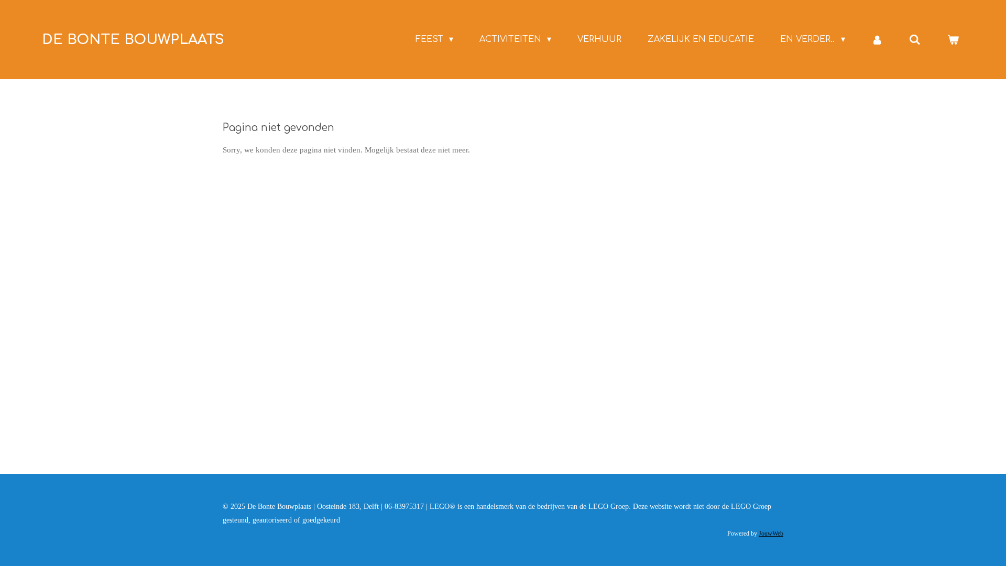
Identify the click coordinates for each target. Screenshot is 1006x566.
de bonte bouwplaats (133, 39)
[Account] (877, 39)
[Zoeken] (915, 39)
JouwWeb (771, 533)
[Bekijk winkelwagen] (953, 39)
